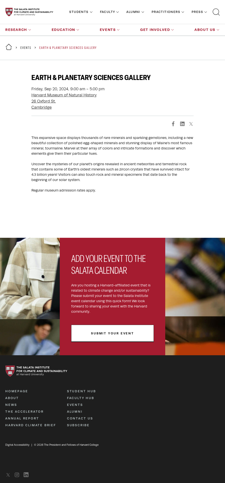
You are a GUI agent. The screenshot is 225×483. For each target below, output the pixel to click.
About (12, 398)
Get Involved (155, 30)
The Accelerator (24, 411)
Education (63, 30)
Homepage (16, 391)
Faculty (107, 12)
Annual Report (22, 418)
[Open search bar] (216, 12)
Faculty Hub (80, 398)
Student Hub (81, 391)
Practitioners (166, 12)
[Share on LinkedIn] (182, 123)
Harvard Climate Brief (30, 425)
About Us (204, 30)
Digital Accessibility (17, 444)
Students (78, 12)
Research (16, 30)
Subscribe (78, 425)
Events (108, 30)
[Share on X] (191, 123)
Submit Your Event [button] (112, 333)
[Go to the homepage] (29, 12)
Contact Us (80, 418)
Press (197, 12)
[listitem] (9, 475)
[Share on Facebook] (173, 123)
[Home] (8, 49)
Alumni (133, 12)
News (11, 405)
